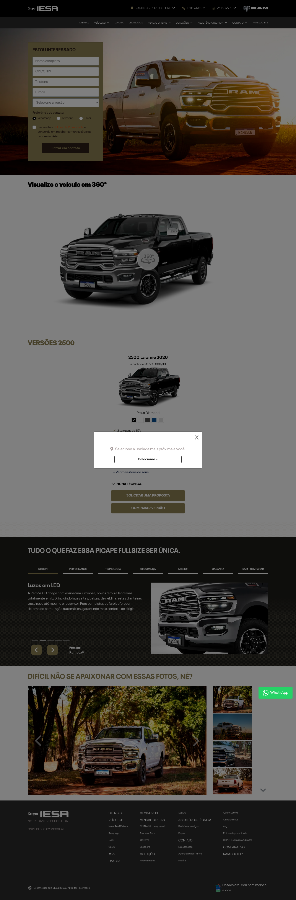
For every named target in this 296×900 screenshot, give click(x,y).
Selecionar (146, 459)
